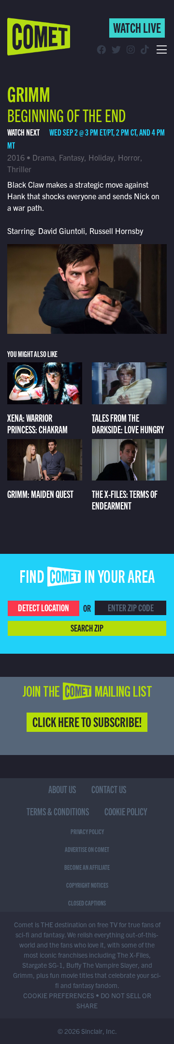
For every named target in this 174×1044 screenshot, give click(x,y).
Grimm (28, 93)
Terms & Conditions (58, 811)
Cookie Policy (125, 811)
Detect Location (43, 607)
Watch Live (137, 27)
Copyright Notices (87, 884)
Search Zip (87, 627)
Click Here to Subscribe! (87, 721)
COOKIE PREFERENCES (58, 995)
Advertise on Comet (87, 849)
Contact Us (108, 789)
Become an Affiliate (87, 867)
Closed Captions (87, 902)
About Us (62, 789)
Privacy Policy (87, 831)
